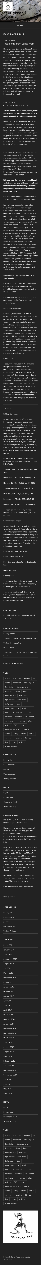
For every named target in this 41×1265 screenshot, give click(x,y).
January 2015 (8, 1066)
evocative (23, 695)
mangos (28, 712)
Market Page (8, 648)
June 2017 (7, 1005)
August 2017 (8, 996)
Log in (5, 793)
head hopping (27, 708)
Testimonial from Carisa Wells (19, 43)
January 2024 (8, 950)
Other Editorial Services (15, 105)
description (9, 687)
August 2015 (8, 1052)
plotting (8, 725)
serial (26, 729)
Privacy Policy (8, 897)
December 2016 (9, 1029)
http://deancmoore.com (17, 144)
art (34, 678)
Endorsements (9, 765)
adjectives (17, 678)
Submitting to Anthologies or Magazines (19, 638)
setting (15, 734)
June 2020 (7, 954)
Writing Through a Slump (13, 643)
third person (30, 738)
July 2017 (7, 1001)
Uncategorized (9, 774)
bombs (7, 683)
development (22, 687)
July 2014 (7, 1080)
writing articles (11, 746)
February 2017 (9, 1019)
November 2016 (9, 1033)
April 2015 (7, 1056)
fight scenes (10, 700)
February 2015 (9, 1061)
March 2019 (8, 973)
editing (17, 691)
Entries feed (8, 797)
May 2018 (7, 982)
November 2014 (9, 1070)
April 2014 (7, 1093)
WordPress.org (9, 807)
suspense (9, 738)
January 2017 (8, 1024)
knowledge (17, 712)
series (7, 734)
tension (18, 738)
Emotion (26, 691)
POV (16, 725)
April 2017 (7, 1010)
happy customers (12, 708)
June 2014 (7, 1084)
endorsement (10, 695)
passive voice (10, 721)
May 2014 (7, 1089)
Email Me (7, 615)
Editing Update (9, 634)
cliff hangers (29, 683)
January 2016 (8, 1047)
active (7, 678)
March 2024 (8, 945)
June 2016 (7, 1042)
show (23, 734)
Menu (22, 26)
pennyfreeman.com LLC (18, 333)
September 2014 (10, 1075)
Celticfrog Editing (13, 15)
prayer (23, 725)
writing (22, 742)
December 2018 (9, 978)
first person (9, 704)
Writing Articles (9, 779)
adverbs (27, 678)
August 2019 (8, 964)
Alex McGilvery (30, 52)
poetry (6, 769)
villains (13, 742)
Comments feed (10, 802)
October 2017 (8, 992)
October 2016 (8, 1038)
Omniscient (29, 717)
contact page (14, 598)
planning (21, 721)
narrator (18, 717)
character (17, 683)
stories (31, 734)
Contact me (8, 275)
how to (7, 712)
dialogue (8, 691)
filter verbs (22, 700)
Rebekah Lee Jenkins (13, 729)
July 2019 (7, 968)
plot (30, 721)
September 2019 (10, 959)
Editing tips (8, 760)
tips (6, 742)
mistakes (8, 717)
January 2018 (8, 987)
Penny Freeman (9, 292)
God (18, 704)
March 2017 (8, 1015)
